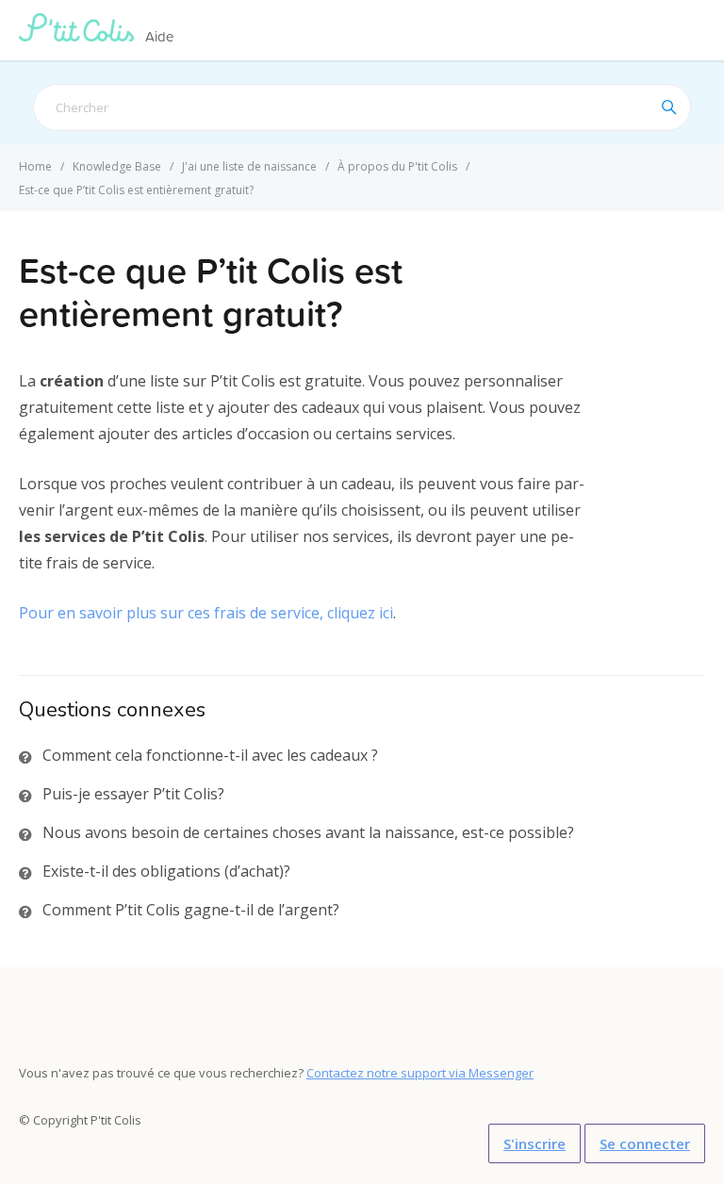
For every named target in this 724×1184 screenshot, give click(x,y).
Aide (159, 36)
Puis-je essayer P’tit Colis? (133, 793)
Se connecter (645, 1143)
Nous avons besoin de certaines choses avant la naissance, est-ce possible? (308, 832)
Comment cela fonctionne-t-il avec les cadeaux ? (210, 755)
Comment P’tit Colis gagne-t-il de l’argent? (190, 909)
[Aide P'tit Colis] (80, 35)
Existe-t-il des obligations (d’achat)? (166, 871)
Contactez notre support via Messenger (420, 1072)
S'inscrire (534, 1143)
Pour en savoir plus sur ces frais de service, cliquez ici (206, 612)
